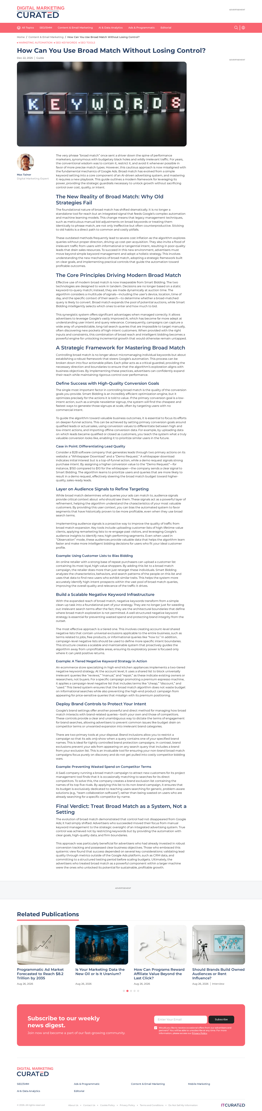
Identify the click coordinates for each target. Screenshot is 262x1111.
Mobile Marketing (199, 1084)
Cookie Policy (107, 1105)
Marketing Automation (35, 42)
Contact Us (89, 1105)
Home (21, 37)
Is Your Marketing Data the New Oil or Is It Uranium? (100, 971)
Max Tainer (24, 174)
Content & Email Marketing (75, 27)
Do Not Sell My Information (183, 1105)
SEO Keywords (66, 42)
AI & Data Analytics (111, 27)
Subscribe (221, 1019)
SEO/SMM (46, 27)
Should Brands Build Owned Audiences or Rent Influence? (218, 973)
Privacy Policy (127, 1105)
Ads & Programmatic (141, 27)
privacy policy (199, 1033)
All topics (28, 27)
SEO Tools (87, 42)
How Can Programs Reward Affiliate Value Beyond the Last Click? (159, 973)
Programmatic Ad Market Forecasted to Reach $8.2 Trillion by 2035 (40, 973)
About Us (73, 1105)
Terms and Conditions (151, 1105)
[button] (124, 991)
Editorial (166, 27)
